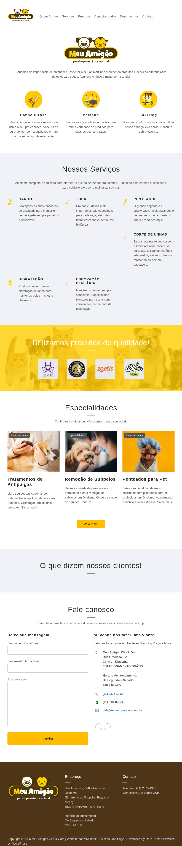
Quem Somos (48, 16)
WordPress (19, 843)
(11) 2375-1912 (113, 694)
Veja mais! (91, 524)
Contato (148, 16)
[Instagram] (107, 726)
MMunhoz (90, 839)
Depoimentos (129, 16)
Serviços (68, 16)
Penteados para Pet (144, 479)
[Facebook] (98, 726)
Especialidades (105, 16)
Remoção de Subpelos (90, 479)
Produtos (84, 16)
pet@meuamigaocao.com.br (122, 710)
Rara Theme (154, 839)
